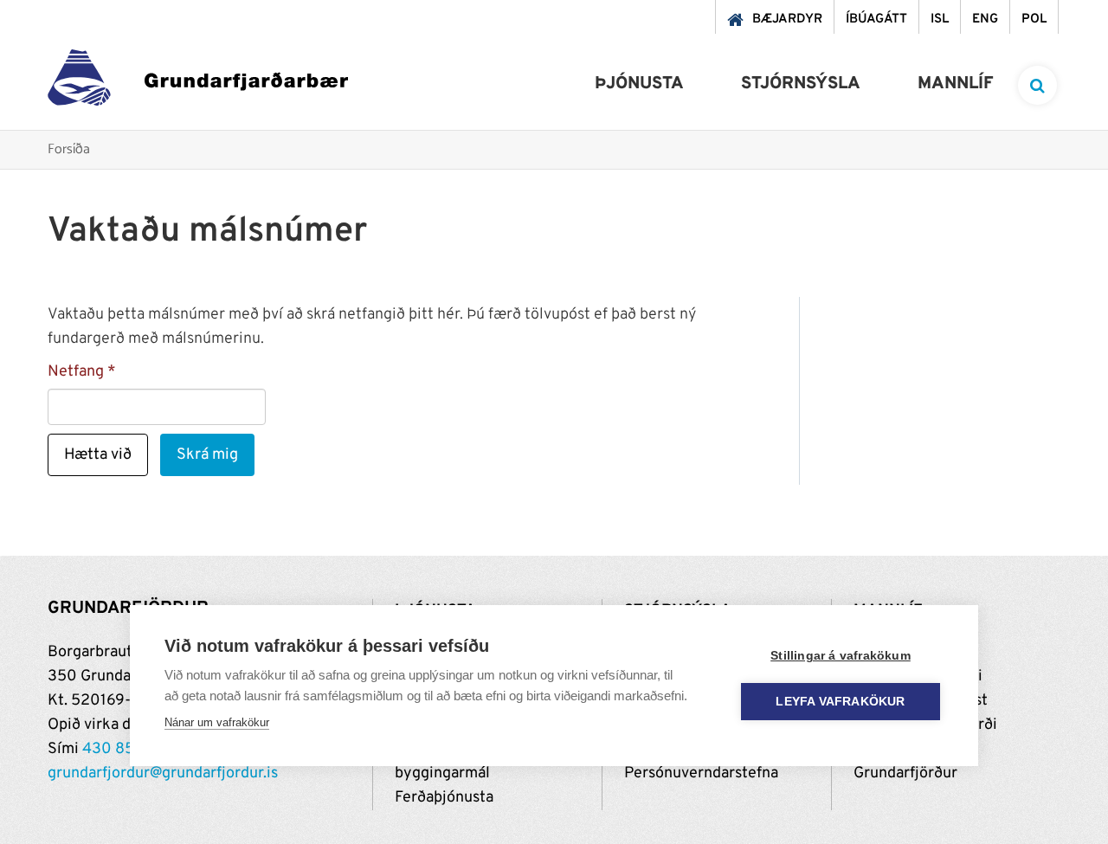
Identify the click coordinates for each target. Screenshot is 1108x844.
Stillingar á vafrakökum (840, 655)
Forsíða (69, 150)
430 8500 (118, 749)
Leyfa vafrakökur (840, 701)
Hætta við (98, 455)
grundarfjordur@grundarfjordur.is (163, 773)
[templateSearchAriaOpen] (1037, 85)
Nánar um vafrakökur (216, 722)
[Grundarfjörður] (198, 82)
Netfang (76, 372)
